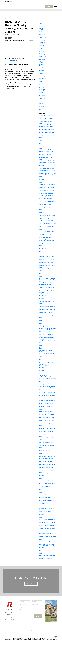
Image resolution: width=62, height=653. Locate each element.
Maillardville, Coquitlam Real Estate (46, 350)
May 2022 (41, 103)
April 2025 (41, 48)
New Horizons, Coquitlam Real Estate (47, 376)
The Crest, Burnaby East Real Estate (47, 509)
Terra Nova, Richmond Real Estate (46, 508)
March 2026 (41, 31)
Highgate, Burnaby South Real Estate (47, 312)
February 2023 (42, 89)
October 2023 (42, 76)
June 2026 (41, 26)
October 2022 (42, 95)
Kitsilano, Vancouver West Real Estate (47, 328)
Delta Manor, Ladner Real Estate (46, 218)
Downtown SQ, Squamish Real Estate (47, 226)
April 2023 (41, 86)
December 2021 (42, 111)
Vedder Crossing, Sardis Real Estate (47, 528)
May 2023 (41, 84)
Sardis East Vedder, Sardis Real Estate (47, 448)
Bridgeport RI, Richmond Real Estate (47, 145)
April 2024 (41, 67)
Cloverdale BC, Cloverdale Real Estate (47, 195)
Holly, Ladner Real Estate (44, 314)
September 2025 (42, 40)
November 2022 (42, 94)
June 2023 (41, 83)
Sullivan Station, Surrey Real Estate (46, 500)
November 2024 (42, 56)
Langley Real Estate (43, 336)
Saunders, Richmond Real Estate (46, 450)
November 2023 (42, 75)
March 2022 (41, 106)
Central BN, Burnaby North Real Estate (47, 173)
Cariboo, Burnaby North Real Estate (47, 168)
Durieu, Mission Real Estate (45, 234)
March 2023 (41, 87)
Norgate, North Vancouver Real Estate (47, 378)
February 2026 (42, 33)
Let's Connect (31, 583)
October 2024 (42, 58)
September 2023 (42, 78)
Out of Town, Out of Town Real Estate (47, 390)
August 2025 (42, 42)
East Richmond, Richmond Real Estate (47, 239)
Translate (15, 2)
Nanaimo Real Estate (43, 375)
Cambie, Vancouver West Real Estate (47, 160)
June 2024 (41, 64)
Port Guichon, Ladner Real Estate (46, 406)
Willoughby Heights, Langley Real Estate (16, 35)
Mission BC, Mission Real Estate (46, 361)
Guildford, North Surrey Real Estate (46, 300)
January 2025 (42, 53)
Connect (49, 6)
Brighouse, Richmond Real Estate (46, 149)
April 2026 (41, 29)
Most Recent (42, 22)
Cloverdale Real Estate (44, 196)
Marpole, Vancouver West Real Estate (47, 353)
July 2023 (41, 81)
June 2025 (41, 45)
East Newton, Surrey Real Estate (46, 237)
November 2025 (42, 37)
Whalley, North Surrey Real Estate (46, 544)
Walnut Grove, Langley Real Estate (46, 533)
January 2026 (42, 34)
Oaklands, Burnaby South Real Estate (47, 386)
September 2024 (42, 59)
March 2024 (41, 69)
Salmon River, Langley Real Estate (46, 441)
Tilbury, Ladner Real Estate (45, 511)
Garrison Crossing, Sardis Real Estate (47, 278)
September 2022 (42, 97)
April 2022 (41, 105)
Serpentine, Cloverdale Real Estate (46, 455)
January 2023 (42, 90)
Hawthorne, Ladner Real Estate (46, 304)
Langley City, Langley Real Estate (46, 334)
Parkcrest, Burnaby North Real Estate (47, 397)
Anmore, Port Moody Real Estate (46, 124)
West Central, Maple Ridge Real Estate (47, 536)
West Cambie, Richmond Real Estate (47, 535)
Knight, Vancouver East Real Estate (46, 329)
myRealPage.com (33, 630)
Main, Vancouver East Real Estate (46, 351)
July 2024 (41, 62)
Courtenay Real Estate (44, 214)
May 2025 (41, 47)
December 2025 (42, 36)
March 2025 (41, 50)
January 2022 (42, 109)
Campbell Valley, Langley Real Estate (47, 162)
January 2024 (42, 72)
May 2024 (41, 65)
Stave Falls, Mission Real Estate (45, 486)
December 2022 (42, 92)
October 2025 (42, 39)
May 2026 (41, 28)
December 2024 (42, 54)
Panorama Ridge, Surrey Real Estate (47, 395)
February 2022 (42, 108)
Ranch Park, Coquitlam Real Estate (46, 427)
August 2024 (42, 61)
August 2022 (42, 98)
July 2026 (41, 25)
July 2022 (41, 100)
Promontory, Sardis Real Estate (46, 411)
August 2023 (42, 79)
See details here (14, 60)
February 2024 (42, 70)
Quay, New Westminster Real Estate (47, 412)
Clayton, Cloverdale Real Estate (46, 193)
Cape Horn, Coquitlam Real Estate (46, 167)
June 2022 (41, 101)
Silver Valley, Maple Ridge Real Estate (47, 456)
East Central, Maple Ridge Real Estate (47, 236)
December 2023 (42, 73)
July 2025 (41, 43)
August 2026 (42, 23)
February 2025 (42, 51)
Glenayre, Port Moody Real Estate (46, 282)
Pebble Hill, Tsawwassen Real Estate (47, 398)
